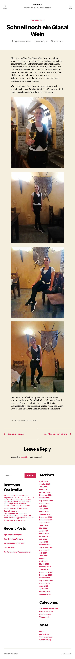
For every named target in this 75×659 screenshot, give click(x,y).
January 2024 (44, 514)
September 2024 (46, 501)
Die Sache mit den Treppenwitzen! (17, 552)
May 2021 (43, 558)
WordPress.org (45, 640)
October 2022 (44, 536)
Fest (20, 501)
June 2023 (43, 525)
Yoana (7, 520)
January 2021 (44, 569)
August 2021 (44, 550)
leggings (13, 508)
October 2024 (44, 498)
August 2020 (44, 583)
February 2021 (45, 567)
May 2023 (43, 528)
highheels (22, 503)
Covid (29, 420)
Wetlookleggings (26, 517)
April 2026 (43, 481)
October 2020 (44, 578)
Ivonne (17, 505)
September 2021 (45, 547)
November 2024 (45, 495)
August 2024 (44, 503)
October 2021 (44, 545)
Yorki (11, 520)
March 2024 (44, 512)
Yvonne (34, 420)
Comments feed (45, 637)
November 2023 (45, 520)
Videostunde (44, 617)
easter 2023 (28, 499)
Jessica (22, 505)
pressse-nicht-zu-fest (23, 41)
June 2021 (43, 556)
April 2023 (43, 531)
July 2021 (43, 553)
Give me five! (9, 548)
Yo (32, 518)
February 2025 (45, 492)
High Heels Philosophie (13, 535)
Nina (19, 508)
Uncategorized (45, 614)
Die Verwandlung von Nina (14, 543)
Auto (8, 495)
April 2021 (43, 561)
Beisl (15, 420)
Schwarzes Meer (23, 513)
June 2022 (43, 542)
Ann (5, 495)
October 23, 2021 (42, 41)
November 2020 (45, 575)
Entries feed (44, 634)
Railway (25, 508)
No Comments (58, 41)
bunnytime (14, 497)
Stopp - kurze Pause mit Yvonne (11, 515)
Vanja (29, 516)
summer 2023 (23, 515)
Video (6, 518)
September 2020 (46, 580)
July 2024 (43, 506)
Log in (41, 631)
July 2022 (43, 539)
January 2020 (45, 594)
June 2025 (43, 487)
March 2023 (44, 534)
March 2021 (44, 564)
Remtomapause (20, 511)
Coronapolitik (22, 420)
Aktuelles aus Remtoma (48, 609)
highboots (6, 503)
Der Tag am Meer (20, 499)
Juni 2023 (27, 505)
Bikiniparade (25, 495)
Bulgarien (7, 497)
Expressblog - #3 (8, 501)
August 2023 (44, 523)
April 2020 (43, 589)
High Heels (13, 503)
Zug (24, 520)
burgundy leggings (22, 497)
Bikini (20, 495)
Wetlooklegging (15, 518)
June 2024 (43, 509)
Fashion (15, 501)
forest (23, 501)
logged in (24, 457)
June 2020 (43, 586)
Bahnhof (13, 495)
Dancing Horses (11, 499)
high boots (28, 501)
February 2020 (45, 591)
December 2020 (45, 572)
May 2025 (43, 490)
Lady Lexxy (6, 508)
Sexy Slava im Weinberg (13, 539)
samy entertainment (11, 514)
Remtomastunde (37, 20)
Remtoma (37, 4)
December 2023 (45, 517)
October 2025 (44, 484)
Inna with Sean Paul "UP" (9, 505)
